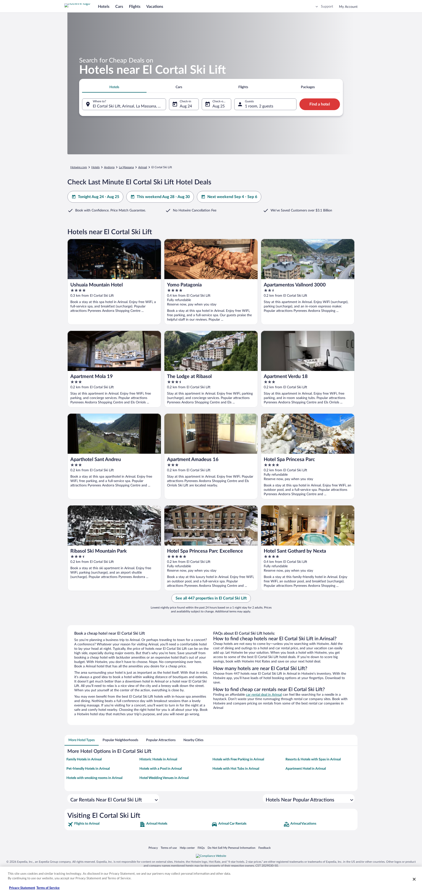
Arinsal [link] (142, 167)
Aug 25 (218, 106)
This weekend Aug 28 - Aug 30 (163, 197)
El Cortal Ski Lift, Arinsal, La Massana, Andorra (129, 106)
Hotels (103, 7)
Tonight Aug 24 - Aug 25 (98, 197)
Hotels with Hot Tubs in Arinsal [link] (235, 768)
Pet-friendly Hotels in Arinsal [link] (88, 768)
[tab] (114, 87)
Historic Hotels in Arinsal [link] (158, 759)
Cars (119, 7)
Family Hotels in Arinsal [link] (84, 759)
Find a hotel (319, 104)
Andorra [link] (109, 167)
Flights (134, 7)
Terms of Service (48, 888)
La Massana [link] (126, 167)
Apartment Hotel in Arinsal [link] (305, 768)
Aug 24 (186, 106)
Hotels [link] (95, 167)
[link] (102, 824)
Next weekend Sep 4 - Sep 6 (232, 197)
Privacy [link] (153, 847)
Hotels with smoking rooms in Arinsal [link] (94, 778)
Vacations (154, 7)
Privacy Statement (22, 888)
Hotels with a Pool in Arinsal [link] (160, 768)
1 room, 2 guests (259, 106)
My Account (348, 7)
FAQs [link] (201, 847)
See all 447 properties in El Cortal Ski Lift (211, 598)
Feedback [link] (264, 847)
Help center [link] (187, 847)
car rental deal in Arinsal (264, 694)
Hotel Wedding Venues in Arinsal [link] (164, 778)
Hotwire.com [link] (78, 167)
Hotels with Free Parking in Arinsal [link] (238, 759)
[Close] (414, 879)
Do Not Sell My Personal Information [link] (231, 847)
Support (327, 6)
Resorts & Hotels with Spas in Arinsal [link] (313, 759)
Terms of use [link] (169, 847)
